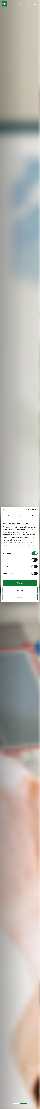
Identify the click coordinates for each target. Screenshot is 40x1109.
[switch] (34, 560)
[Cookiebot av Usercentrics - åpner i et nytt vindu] (28, 510)
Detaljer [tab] (20, 516)
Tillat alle (20, 583)
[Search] (24, 4)
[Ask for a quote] (30, 4)
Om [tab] (32, 516)
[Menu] (35, 4)
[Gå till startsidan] (4, 4)
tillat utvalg (20, 590)
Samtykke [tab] (7, 516)
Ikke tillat (20, 597)
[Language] (18, 4)
